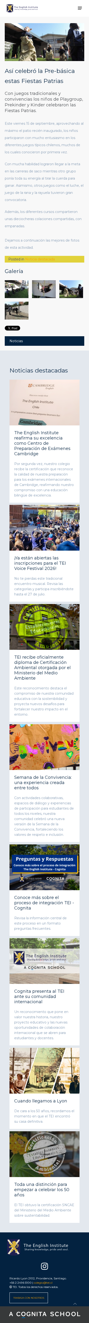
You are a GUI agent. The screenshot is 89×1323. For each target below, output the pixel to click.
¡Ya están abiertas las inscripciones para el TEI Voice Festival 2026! (40, 563)
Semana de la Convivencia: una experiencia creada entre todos (43, 783)
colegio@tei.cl (43, 1282)
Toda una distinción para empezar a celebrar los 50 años (41, 1190)
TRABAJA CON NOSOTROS (28, 1297)
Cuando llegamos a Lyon (40, 1101)
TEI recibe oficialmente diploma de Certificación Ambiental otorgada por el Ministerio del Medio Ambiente (42, 668)
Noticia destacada (40, 259)
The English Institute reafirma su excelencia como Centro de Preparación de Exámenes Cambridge (42, 443)
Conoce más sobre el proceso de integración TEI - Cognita (44, 902)
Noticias (16, 341)
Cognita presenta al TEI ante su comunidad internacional (39, 996)
